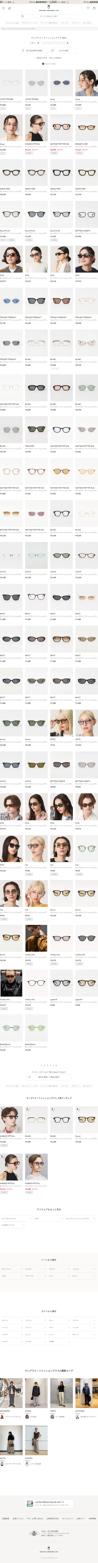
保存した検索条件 (55, 58)
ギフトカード (67, 1519)
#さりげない (87, 23)
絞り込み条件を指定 (34, 51)
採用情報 (92, 1519)
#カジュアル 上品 (12, 23)
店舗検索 (5, 1519)
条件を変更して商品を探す (49, 1077)
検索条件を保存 (41, 58)
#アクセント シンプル (29, 23)
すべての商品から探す (49, 16)
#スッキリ (65, 23)
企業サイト (80, 1519)
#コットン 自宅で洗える (49, 23)
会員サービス (18, 1519)
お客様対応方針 (52, 1519)
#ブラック (75, 23)
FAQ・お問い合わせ (35, 1519)
